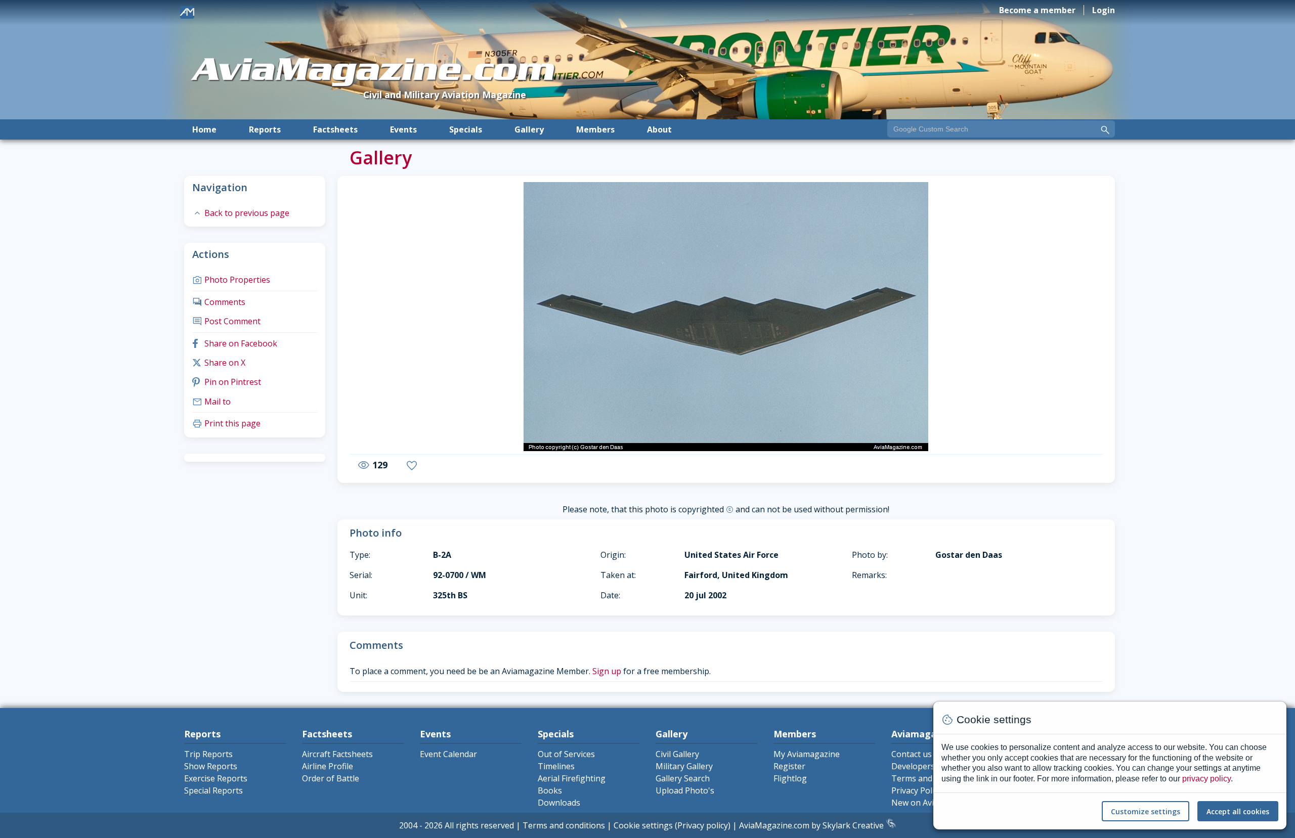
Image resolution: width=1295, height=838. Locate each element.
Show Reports (210, 766)
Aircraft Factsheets (337, 754)
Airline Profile (327, 766)
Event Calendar (448, 754)
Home (204, 129)
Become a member (1037, 10)
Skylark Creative (854, 825)
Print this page (226, 423)
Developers (913, 766)
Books (550, 790)
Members (595, 129)
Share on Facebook (234, 343)
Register (789, 766)
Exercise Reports (215, 778)
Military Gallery (684, 766)
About (659, 129)
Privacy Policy (916, 790)
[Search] (1105, 130)
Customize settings (1145, 811)
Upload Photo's (685, 790)
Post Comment (226, 321)
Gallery (529, 129)
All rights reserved (479, 825)
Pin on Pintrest (226, 381)
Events (403, 129)
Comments (218, 301)
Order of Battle (330, 778)
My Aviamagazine (806, 754)
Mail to (211, 401)
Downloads (559, 802)
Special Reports (213, 790)
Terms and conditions (564, 825)
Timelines (556, 766)
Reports (265, 129)
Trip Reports (208, 754)
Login (1103, 10)
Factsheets (335, 129)
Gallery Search (683, 778)
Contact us (911, 754)
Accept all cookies (1237, 811)
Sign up (606, 671)
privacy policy (1206, 778)
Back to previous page (240, 212)
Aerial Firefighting (572, 778)
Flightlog (790, 778)
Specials (465, 129)
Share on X (218, 362)
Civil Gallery (677, 754)
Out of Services (566, 754)
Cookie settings (643, 825)
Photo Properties (231, 279)
